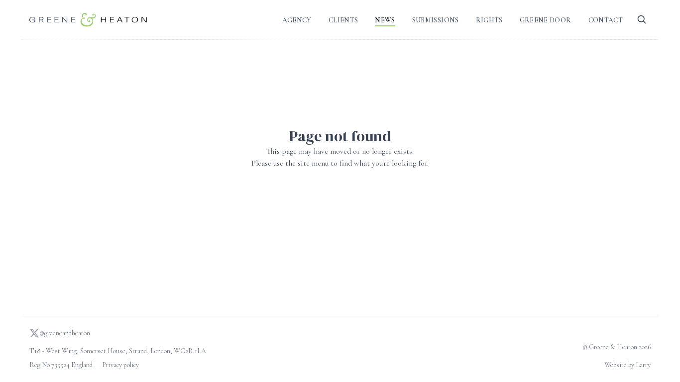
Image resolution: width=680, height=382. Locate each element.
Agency (297, 20)
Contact (605, 20)
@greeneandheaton (64, 333)
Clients (343, 20)
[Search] (642, 19)
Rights (489, 20)
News (385, 20)
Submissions (435, 20)
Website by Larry (627, 365)
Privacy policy (120, 365)
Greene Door (545, 20)
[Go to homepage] (88, 19)
